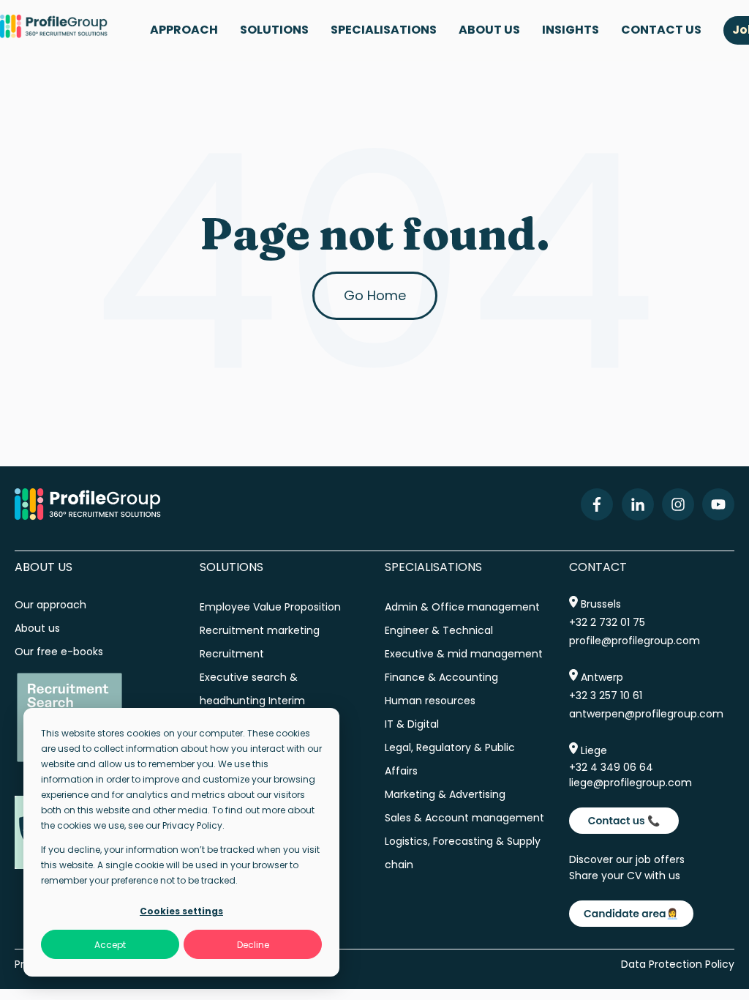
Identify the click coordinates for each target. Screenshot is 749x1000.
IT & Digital (412, 724)
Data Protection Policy (677, 964)
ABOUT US (489, 29)
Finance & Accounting (441, 677)
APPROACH (184, 29)
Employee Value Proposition (270, 607)
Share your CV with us (624, 875)
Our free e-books (59, 651)
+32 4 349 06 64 (611, 767)
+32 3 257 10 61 (605, 695)
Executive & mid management (464, 653)
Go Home (375, 295)
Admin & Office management (462, 607)
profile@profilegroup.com (634, 640)
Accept (110, 945)
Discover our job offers (627, 859)
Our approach (50, 604)
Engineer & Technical (439, 630)
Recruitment (232, 653)
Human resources (430, 700)
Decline (253, 945)
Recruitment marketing (260, 630)
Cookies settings (181, 911)
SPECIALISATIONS (384, 29)
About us (39, 628)
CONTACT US (661, 29)
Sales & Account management (464, 817)
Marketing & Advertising (445, 794)
